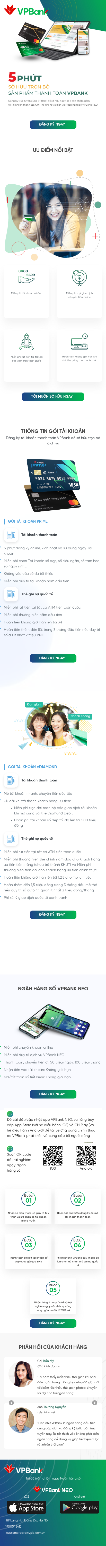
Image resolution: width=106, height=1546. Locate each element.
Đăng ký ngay (52, 125)
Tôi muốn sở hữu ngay (52, 397)
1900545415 (13, 1526)
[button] (11, 1403)
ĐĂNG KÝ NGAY (52, 658)
